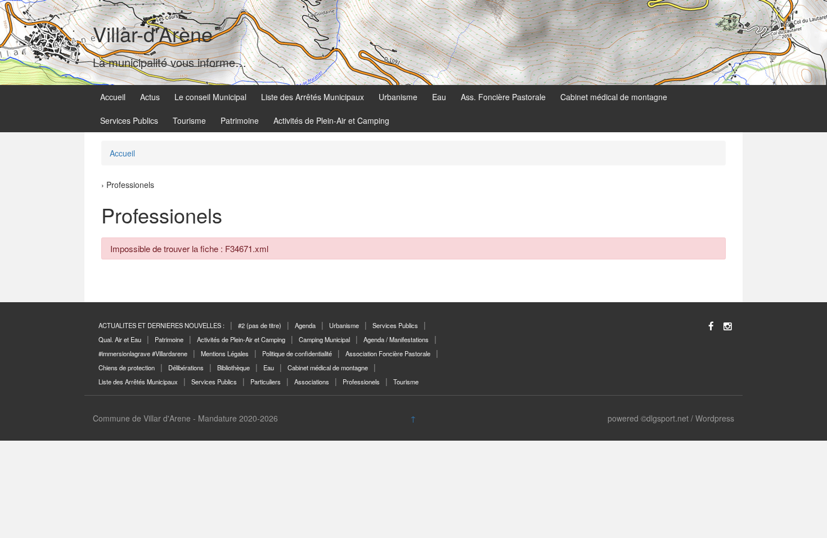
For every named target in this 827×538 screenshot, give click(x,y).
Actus (150, 96)
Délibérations (186, 367)
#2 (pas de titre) (259, 325)
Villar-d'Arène (153, 33)
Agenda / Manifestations (396, 339)
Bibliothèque (233, 367)
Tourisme (189, 120)
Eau (439, 96)
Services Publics (129, 120)
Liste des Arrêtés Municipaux (312, 96)
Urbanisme (398, 96)
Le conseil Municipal (210, 96)
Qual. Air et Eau (119, 339)
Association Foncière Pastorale (387, 353)
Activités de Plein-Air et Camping (331, 120)
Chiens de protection (126, 367)
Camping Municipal (324, 339)
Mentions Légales (225, 353)
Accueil (112, 96)
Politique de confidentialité (297, 353)
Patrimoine (240, 120)
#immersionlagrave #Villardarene (142, 353)
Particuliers (265, 381)
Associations (311, 381)
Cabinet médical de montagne (613, 96)
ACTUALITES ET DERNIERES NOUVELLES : (161, 325)
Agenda (305, 325)
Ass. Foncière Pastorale (503, 96)
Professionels (361, 381)
